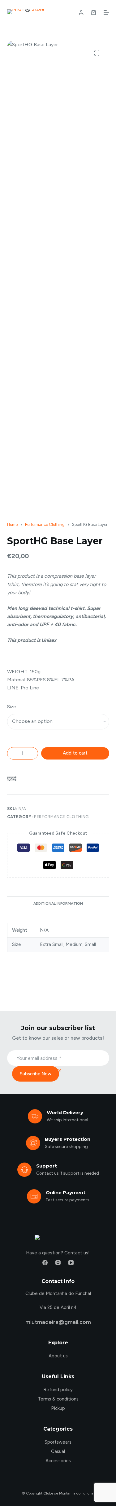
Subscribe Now (35, 1074)
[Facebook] (45, 1262)
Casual (58, 1451)
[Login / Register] (81, 12)
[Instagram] (58, 1262)
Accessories (58, 1460)
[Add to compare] (14, 778)
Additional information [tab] (58, 903)
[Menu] (106, 12)
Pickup (58, 1408)
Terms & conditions (58, 1399)
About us (58, 1356)
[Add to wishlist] (9, 778)
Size (11, 707)
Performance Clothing (61, 816)
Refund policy (58, 1389)
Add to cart (75, 753)
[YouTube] (71, 1262)
